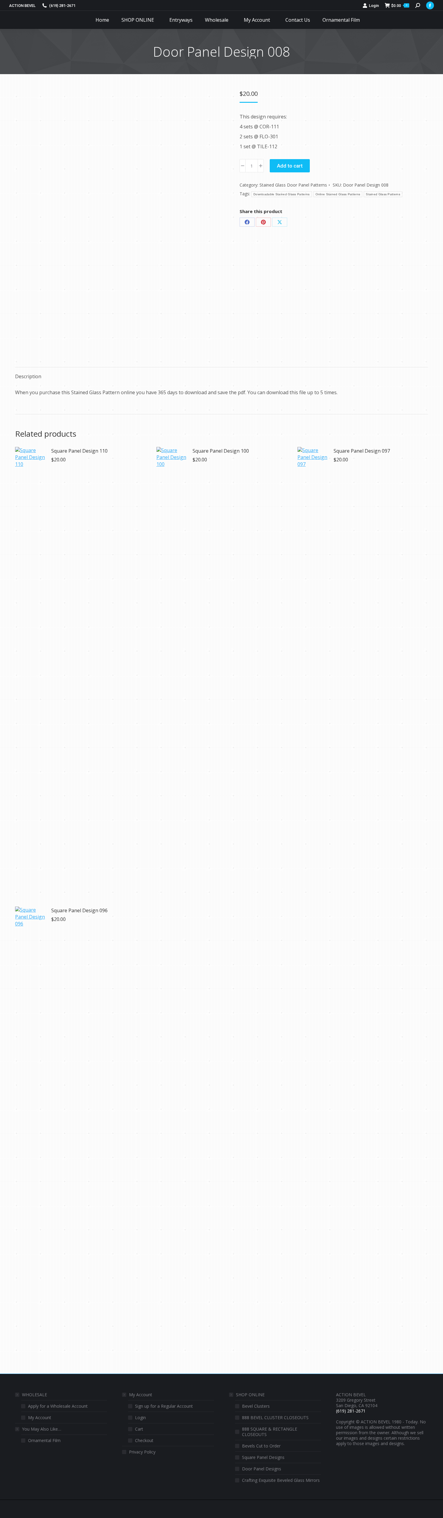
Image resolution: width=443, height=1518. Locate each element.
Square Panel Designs (263, 1457)
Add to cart (290, 166)
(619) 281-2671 (62, 5)
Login (374, 5)
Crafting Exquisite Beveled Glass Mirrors (281, 1480)
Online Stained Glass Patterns (338, 194)
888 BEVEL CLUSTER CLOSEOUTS (275, 1417)
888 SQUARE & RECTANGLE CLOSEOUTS (269, 1431)
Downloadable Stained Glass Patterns (281, 194)
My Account (39, 1417)
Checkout (144, 1440)
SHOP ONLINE (250, 1394)
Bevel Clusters (256, 1406)
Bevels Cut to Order (261, 1446)
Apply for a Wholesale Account (58, 1406)
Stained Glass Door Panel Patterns (293, 185)
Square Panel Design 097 (362, 451)
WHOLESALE (34, 1394)
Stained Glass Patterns (383, 194)
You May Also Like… (41, 1429)
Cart (139, 1429)
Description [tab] (28, 376)
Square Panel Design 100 (221, 451)
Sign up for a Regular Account (164, 1406)
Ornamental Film (44, 1440)
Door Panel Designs (261, 1469)
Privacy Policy (142, 1452)
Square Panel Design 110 (79, 451)
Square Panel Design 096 (79, 910)
